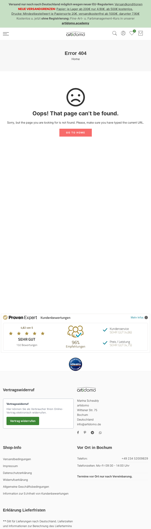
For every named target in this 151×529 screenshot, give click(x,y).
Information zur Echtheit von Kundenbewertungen (35, 493)
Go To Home (75, 132)
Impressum (10, 466)
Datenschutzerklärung (17, 473)
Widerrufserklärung (15, 480)
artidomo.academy (75, 23)
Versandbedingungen (17, 459)
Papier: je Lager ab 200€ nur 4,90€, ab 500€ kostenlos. (94, 9)
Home (76, 59)
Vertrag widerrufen (23, 421)
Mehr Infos (137, 317)
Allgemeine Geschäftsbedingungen (26, 486)
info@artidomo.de (89, 424)
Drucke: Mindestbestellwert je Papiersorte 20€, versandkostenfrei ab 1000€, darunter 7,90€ (75, 14)
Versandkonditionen (129, 4)
